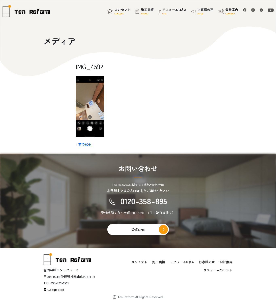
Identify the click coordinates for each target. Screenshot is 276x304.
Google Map (55, 289)
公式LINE (138, 229)
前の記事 (84, 144)
